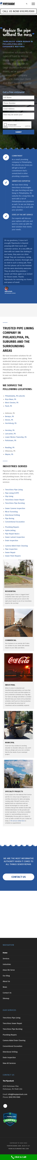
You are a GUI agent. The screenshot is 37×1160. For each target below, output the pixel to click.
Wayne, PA (9, 454)
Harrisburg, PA (10, 423)
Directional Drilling (12, 515)
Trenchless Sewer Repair (14, 500)
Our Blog (6, 976)
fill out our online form (18, 821)
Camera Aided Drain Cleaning (16, 546)
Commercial (10, 640)
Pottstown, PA (10, 440)
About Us (6, 981)
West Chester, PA (11, 403)
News (5, 987)
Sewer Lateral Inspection (15, 537)
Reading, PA (9, 448)
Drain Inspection (11, 540)
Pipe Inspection (11, 549)
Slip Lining (9, 496)
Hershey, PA (9, 430)
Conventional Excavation (15, 522)
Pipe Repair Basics (12, 534)
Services (6, 959)
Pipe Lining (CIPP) (12, 493)
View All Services (9, 1063)
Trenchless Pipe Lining (14, 490)
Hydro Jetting (10, 530)
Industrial (10, 685)
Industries (7, 964)
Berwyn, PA (9, 416)
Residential (10, 591)
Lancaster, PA (10, 434)
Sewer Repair (10, 552)
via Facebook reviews (10, 293)
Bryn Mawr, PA (10, 399)
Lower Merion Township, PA (15, 437)
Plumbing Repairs (12, 527)
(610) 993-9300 (14, 1097)
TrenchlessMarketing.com (18, 1148)
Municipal (9, 743)
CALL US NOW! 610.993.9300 (18, 11)
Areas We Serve (9, 970)
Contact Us (7, 993)
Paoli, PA (8, 406)
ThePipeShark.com (14, 1146)
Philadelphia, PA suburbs (15, 396)
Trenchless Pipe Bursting (15, 503)
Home (5, 953)
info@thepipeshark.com (17, 1094)
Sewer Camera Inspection (15, 508)
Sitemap (6, 998)
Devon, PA (9, 420)
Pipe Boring (9, 518)
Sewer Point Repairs (13, 556)
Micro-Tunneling (11, 512)
